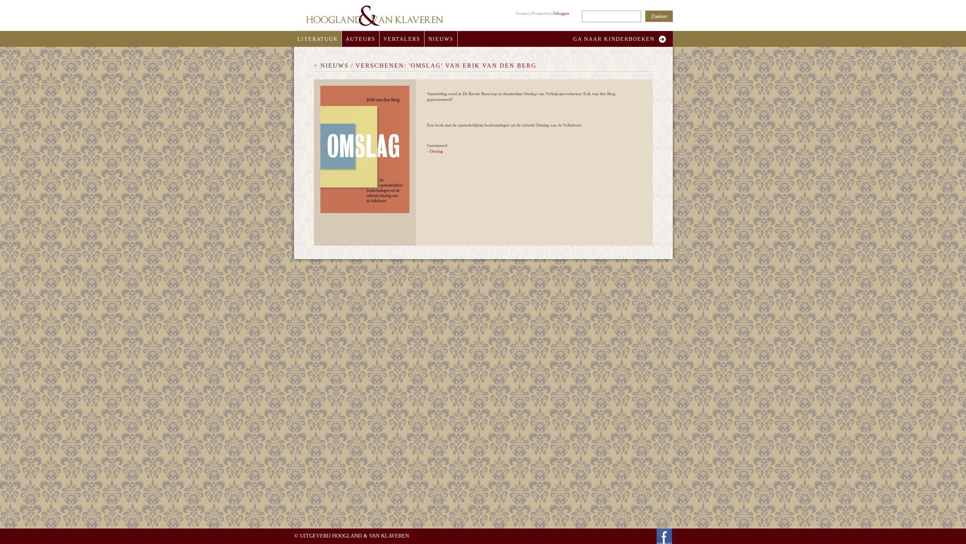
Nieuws (441, 39)
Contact (522, 13)
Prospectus (541, 13)
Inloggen (561, 13)
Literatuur (317, 39)
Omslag (436, 151)
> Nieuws (331, 65)
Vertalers (401, 39)
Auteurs (360, 39)
